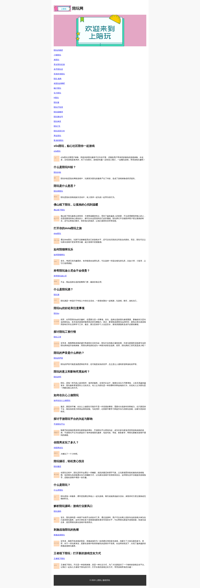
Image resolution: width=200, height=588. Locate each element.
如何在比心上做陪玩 (62, 400)
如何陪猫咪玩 (59, 255)
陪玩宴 (56, 102)
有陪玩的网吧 (59, 83)
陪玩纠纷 (57, 172)
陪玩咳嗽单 (58, 112)
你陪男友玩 (58, 448)
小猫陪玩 (57, 55)
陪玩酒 (56, 295)
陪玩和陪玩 (58, 191)
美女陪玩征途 (59, 64)
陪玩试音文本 (59, 131)
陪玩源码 (57, 511)
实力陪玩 (57, 93)
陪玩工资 (57, 337)
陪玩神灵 (57, 121)
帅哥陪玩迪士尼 (60, 276)
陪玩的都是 (58, 50)
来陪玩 (56, 60)
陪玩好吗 (57, 377)
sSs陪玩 (57, 151)
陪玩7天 (57, 126)
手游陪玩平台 (59, 424)
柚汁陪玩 (57, 88)
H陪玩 (56, 98)
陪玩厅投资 (58, 107)
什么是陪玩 (58, 490)
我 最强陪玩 (58, 140)
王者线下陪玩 (59, 559)
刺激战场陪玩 (59, 535)
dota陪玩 (57, 233)
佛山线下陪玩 (59, 210)
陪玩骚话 (57, 466)
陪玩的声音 (58, 358)
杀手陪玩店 (58, 69)
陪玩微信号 (58, 117)
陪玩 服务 (58, 79)
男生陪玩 (57, 136)
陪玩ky (56, 313)
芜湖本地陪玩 (59, 74)
